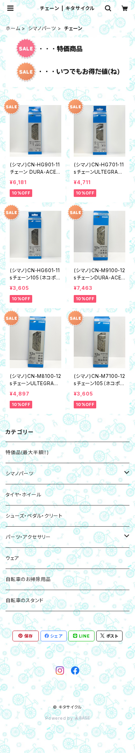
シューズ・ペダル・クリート (34, 516)
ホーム (13, 28)
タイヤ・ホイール (23, 494)
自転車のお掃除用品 (28, 579)
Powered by (59, 718)
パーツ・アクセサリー (28, 537)
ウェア (12, 558)
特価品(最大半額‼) (27, 452)
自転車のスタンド (24, 600)
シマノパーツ (42, 28)
